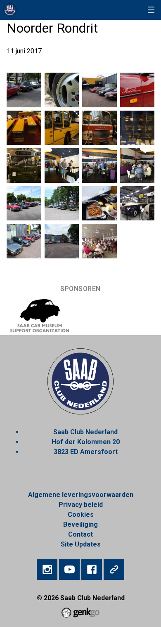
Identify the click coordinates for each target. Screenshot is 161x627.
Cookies (81, 514)
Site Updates (81, 544)
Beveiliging (80, 524)
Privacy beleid (81, 505)
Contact (80, 534)
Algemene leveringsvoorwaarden (80, 495)
